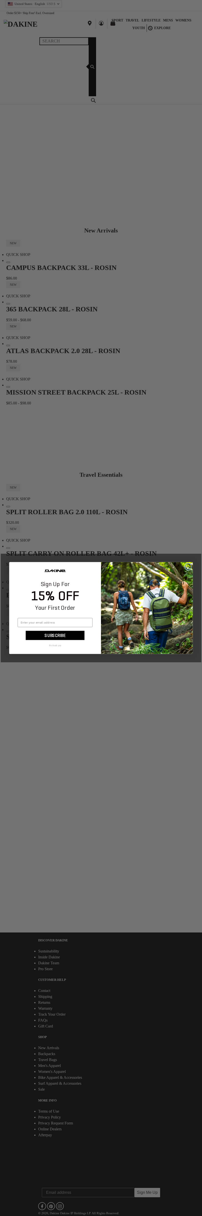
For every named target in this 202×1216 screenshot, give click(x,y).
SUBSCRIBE (55, 635)
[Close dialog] (188, 567)
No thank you (55, 645)
